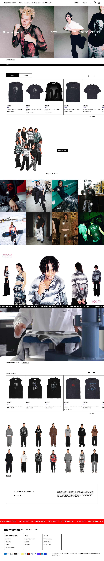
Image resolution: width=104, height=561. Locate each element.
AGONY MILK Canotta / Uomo (91, 406)
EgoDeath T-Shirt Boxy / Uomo (91, 109)
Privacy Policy (47, 541)
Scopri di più (25, 363)
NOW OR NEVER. (10, 59)
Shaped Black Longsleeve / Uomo (52, 110)
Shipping (27, 541)
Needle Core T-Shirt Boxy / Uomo (33, 110)
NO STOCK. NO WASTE (10, 547)
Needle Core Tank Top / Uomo (15, 406)
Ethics (7, 544)
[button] (99, 3)
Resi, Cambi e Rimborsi (30, 539)
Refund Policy (47, 544)
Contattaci (27, 544)
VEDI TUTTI (92, 117)
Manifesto (8, 539)
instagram (29, 529)
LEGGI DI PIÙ (17, 495)
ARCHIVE (8, 476)
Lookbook (8, 541)
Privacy (58, 555)
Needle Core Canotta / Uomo (15, 109)
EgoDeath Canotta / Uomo (71, 109)
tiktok (36, 529)
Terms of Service (48, 539)
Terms (53, 555)
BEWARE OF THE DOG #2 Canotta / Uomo (73, 406)
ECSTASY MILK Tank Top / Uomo (34, 406)
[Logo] (10, 3)
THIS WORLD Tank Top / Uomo (53, 406)
